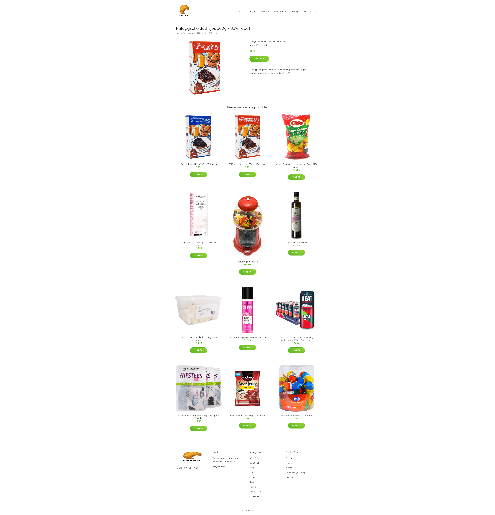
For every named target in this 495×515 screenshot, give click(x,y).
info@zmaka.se (219, 466)
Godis (241, 11)
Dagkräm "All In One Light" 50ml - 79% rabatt (198, 243)
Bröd (251, 468)
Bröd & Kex (280, 11)
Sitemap (290, 477)
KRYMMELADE (279, 41)
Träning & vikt (255, 491)
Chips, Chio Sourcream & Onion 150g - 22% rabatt (296, 165)
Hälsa (251, 482)
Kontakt (289, 463)
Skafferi (265, 11)
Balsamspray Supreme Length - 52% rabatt (247, 337)
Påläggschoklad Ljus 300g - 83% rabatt (247, 164)
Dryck (252, 11)
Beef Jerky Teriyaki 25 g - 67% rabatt (247, 415)
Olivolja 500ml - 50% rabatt (296, 242)
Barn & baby (255, 463)
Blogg (294, 11)
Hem (178, 33)
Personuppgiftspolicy (295, 472)
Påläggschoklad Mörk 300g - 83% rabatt (198, 164)
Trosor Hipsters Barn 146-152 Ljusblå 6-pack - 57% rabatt (198, 417)
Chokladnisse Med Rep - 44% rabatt (296, 415)
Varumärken (309, 11)
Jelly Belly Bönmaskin (247, 261)
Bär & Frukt (254, 458)
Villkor (289, 468)
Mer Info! (259, 58)
